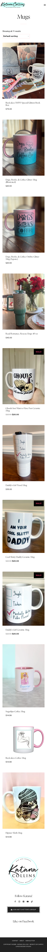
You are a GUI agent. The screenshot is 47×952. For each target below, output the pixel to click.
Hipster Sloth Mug (14, 833)
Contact (15, 940)
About (22, 940)
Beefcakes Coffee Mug (16, 758)
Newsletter (30, 940)
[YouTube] (28, 901)
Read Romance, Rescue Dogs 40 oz (22, 334)
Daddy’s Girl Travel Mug (16, 485)
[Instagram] (19, 901)
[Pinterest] (23, 901)
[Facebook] (15, 901)
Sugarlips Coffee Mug (15, 712)
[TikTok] (32, 901)
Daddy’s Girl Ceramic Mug (17, 630)
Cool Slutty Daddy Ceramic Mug (20, 557)
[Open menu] (44, 5)
